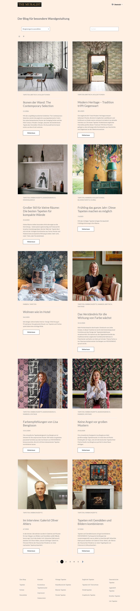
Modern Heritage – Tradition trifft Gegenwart (96, 104)
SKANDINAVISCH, (49, 197)
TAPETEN (32, 304)
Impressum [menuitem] (41, 593)
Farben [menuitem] (22, 590)
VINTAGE (81, 306)
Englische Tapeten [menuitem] (88, 579)
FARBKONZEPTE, (36, 197)
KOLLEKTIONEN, (98, 197)
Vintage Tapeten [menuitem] (60, 579)
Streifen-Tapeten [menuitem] (114, 596)
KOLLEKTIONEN (44, 95)
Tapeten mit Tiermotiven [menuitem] (90, 585)
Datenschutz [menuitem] (41, 598)
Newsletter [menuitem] (23, 595)
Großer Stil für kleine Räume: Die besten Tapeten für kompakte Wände (41, 211)
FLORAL (93, 200)
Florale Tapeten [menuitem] (60, 595)
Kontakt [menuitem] (40, 579)
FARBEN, (26, 304)
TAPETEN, (26, 95)
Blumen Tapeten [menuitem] (60, 590)
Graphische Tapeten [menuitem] (88, 595)
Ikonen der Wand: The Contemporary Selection (38, 104)
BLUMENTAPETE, (84, 200)
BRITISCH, (34, 95)
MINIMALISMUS (29, 200)
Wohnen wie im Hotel (36, 312)
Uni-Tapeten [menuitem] (113, 601)
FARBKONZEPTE (36, 512)
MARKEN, (88, 197)
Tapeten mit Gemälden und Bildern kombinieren (94, 522)
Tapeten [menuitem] (22, 585)
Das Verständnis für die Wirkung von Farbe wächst (94, 315)
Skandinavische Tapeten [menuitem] (63, 585)
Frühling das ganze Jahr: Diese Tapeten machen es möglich (97, 209)
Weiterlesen (31, 133)
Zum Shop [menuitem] (23, 579)
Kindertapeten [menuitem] (87, 590)
